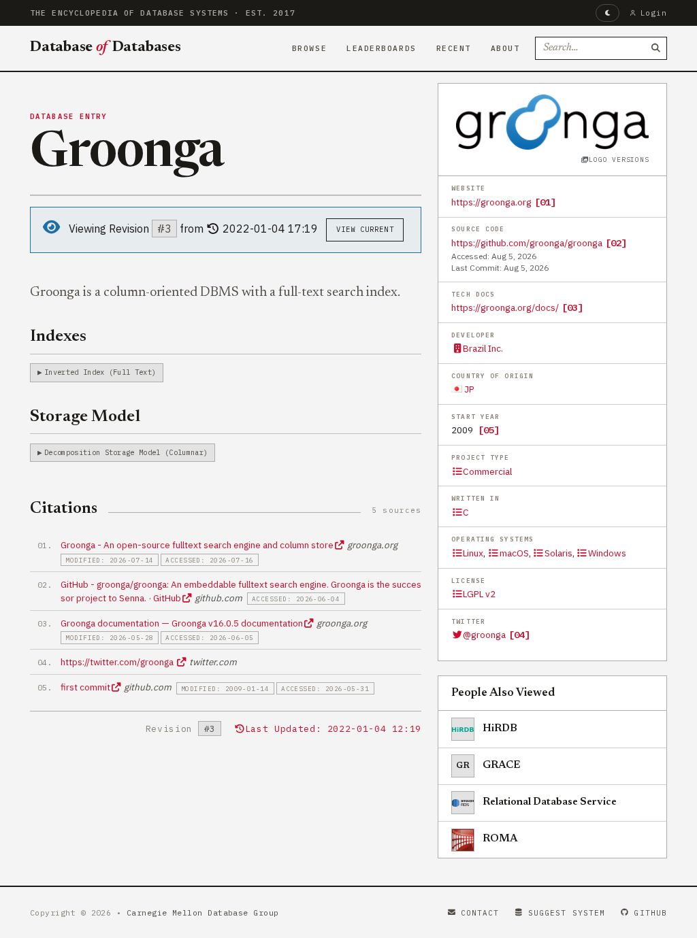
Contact (480, 913)
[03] (572, 307)
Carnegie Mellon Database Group (203, 912)
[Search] (655, 48)
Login (654, 13)
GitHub (650, 913)
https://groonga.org (491, 202)
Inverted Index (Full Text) (100, 372)
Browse (309, 48)
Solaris (558, 553)
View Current (365, 229)
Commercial (487, 471)
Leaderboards (381, 48)
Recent (453, 48)
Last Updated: (333, 729)
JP (468, 389)
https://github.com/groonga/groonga (526, 243)
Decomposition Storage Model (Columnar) (126, 452)
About (505, 48)
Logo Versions (619, 159)
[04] (519, 635)
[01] (545, 202)
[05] (489, 430)
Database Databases (105, 47)
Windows (607, 553)
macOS (514, 553)
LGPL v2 (479, 594)
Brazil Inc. (483, 348)
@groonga (484, 635)
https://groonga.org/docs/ (505, 307)
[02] (616, 243)
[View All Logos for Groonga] (552, 121)
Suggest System (566, 913)
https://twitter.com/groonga (118, 662)
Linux (473, 553)
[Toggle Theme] (607, 13)
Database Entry (69, 116)
